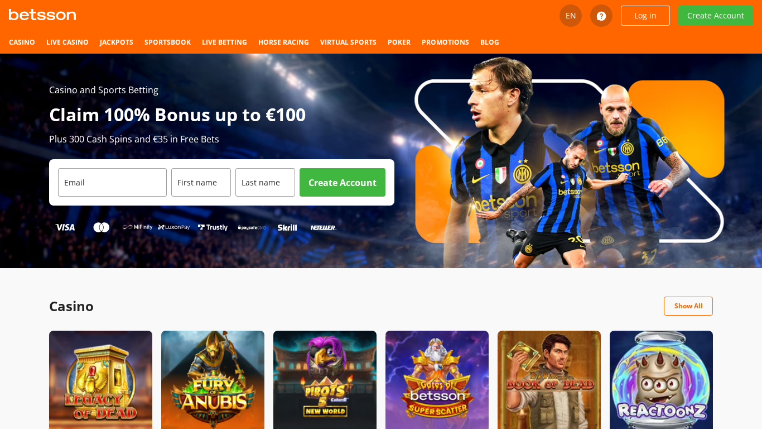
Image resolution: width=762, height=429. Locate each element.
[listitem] (22, 42)
